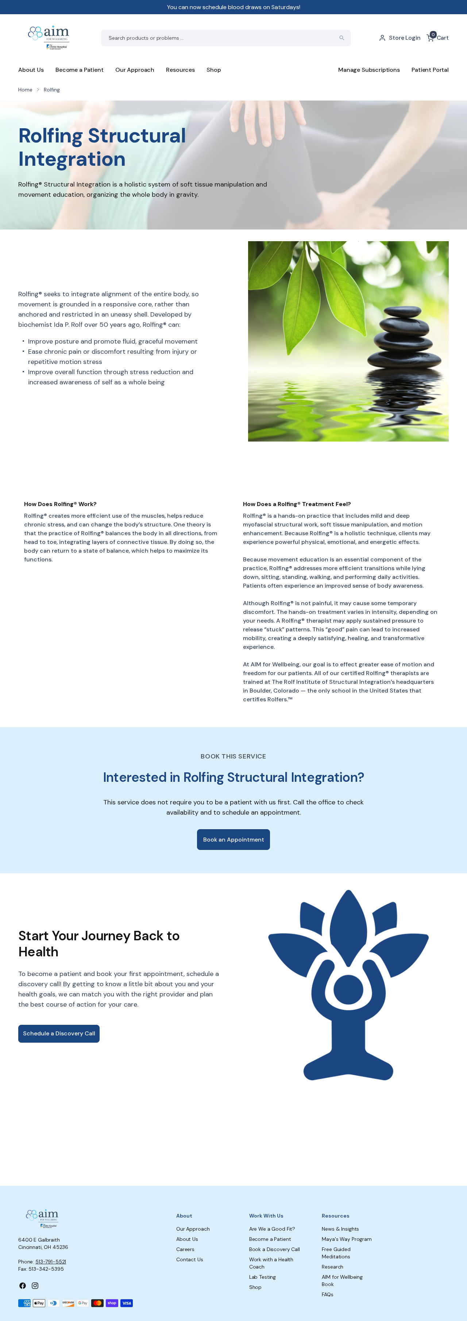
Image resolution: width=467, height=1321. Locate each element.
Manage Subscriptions (369, 70)
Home (25, 89)
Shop (214, 70)
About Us (31, 70)
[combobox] (226, 38)
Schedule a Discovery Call (59, 1033)
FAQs (327, 1294)
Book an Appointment (233, 839)
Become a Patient (79, 70)
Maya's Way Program (346, 1239)
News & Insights (340, 1229)
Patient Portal (430, 70)
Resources (180, 70)
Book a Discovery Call (274, 1249)
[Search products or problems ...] (342, 38)
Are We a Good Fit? (272, 1229)
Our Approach (134, 70)
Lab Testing (262, 1277)
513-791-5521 (50, 1261)
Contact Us (189, 1259)
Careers (185, 1249)
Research (332, 1266)
